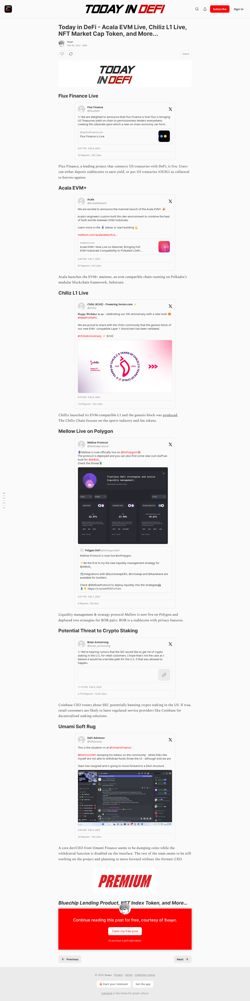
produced (170, 415)
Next (180, 959)
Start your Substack (115, 984)
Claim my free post (125, 931)
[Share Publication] (205, 9)
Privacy (118, 975)
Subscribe (220, 9)
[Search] (197, 9)
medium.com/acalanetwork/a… (97, 234)
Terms (129, 975)
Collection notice (145, 975)
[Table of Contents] (4, 500)
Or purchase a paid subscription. (125, 940)
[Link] (53, 96)
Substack (106, 993)
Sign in (238, 9)
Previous (72, 959)
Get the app (143, 984)
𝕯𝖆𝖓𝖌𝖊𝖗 (70, 42)
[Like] (62, 54)
